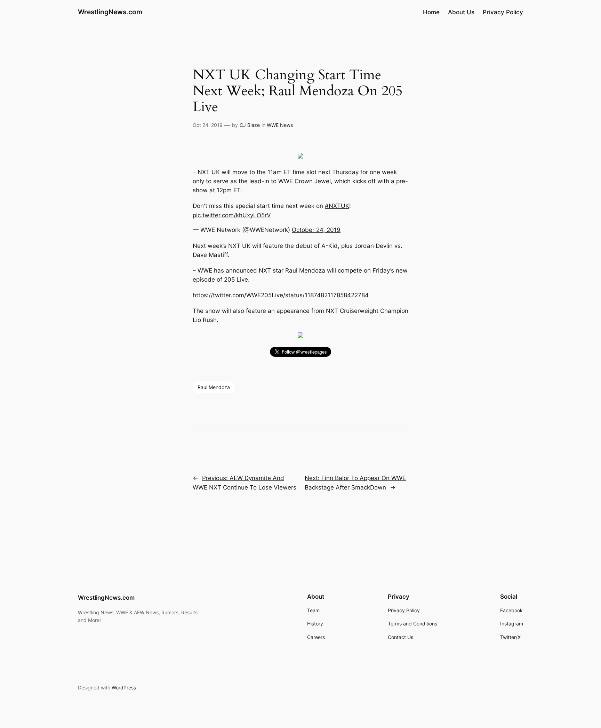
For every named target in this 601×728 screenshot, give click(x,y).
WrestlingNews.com (110, 12)
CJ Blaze (250, 125)
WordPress (124, 687)
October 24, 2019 (316, 229)
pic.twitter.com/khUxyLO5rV (232, 215)
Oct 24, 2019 (208, 125)
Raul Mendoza (214, 387)
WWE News (280, 125)
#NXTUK (337, 205)
